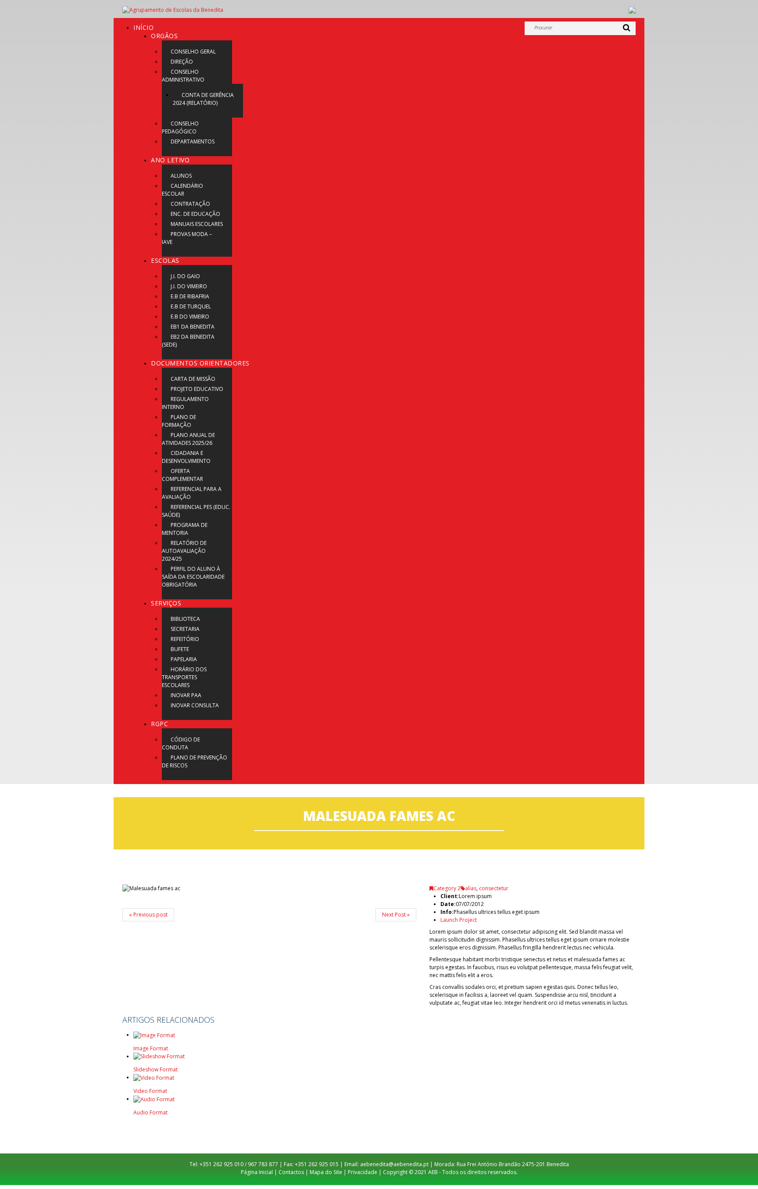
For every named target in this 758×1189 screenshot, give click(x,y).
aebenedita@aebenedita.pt (394, 1164)
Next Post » (396, 914)
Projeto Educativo (197, 389)
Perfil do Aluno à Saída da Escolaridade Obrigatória (193, 576)
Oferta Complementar (182, 475)
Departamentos (193, 141)
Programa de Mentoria (184, 529)
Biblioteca (185, 619)
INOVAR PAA (186, 695)
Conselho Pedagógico (180, 127)
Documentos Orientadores (200, 363)
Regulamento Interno (185, 403)
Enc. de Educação (195, 214)
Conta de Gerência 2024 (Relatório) (203, 99)
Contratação (190, 204)
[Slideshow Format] (159, 1056)
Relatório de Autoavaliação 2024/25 (184, 550)
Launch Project (458, 920)
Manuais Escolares (197, 224)
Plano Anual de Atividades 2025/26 (188, 439)
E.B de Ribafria (190, 296)
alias (470, 888)
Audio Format (150, 1112)
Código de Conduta (181, 743)
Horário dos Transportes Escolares (184, 677)
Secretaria (185, 629)
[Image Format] (154, 1035)
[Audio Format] (154, 1099)
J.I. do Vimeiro (189, 286)
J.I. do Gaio (185, 276)
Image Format (150, 1048)
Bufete (180, 649)
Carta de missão (193, 379)
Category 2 (447, 888)
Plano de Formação (179, 421)
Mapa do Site (326, 1172)
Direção (182, 61)
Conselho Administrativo (183, 75)
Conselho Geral (193, 51)
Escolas (165, 260)
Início (143, 27)
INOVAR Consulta (195, 705)
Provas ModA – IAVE (187, 238)
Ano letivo (170, 160)
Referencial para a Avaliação (192, 493)
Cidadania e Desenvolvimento (186, 457)
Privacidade (362, 1172)
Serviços (166, 603)
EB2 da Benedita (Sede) (188, 340)
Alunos (181, 175)
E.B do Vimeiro (190, 316)
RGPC (159, 724)
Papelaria (184, 659)
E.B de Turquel (191, 306)
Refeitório (185, 639)
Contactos (291, 1172)
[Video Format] (153, 1077)
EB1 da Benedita (193, 326)
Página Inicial (257, 1172)
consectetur (493, 888)
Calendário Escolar (182, 189)
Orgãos (164, 36)
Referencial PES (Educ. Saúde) (196, 511)
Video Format (150, 1091)
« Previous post (148, 914)
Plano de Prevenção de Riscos (194, 761)
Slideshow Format (155, 1069)
